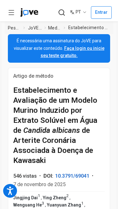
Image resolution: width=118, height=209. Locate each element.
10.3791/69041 (72, 176)
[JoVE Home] (29, 12)
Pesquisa (14, 27)
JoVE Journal (35, 27)
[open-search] (61, 12)
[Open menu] (11, 13)
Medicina (54, 27)
